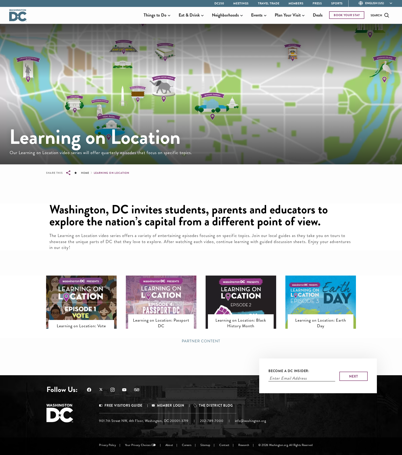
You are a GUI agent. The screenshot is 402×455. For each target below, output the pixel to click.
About (169, 445)
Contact (224, 445)
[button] (81, 293)
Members (296, 3)
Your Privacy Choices (138, 445)
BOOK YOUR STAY (347, 15)
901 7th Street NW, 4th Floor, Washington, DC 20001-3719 (143, 420)
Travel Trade (268, 3)
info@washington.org (250, 420)
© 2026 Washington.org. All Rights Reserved (285, 445)
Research (243, 445)
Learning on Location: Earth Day (320, 323)
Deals (318, 15)
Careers (186, 445)
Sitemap (205, 445)
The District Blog (216, 405)
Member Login (170, 405)
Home (85, 173)
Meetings (241, 3)
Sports (337, 3)
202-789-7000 (211, 420)
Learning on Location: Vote (81, 326)
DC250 (219, 3)
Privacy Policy (107, 445)
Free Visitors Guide (123, 405)
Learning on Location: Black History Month (240, 323)
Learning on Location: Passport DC (161, 323)
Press (317, 3)
